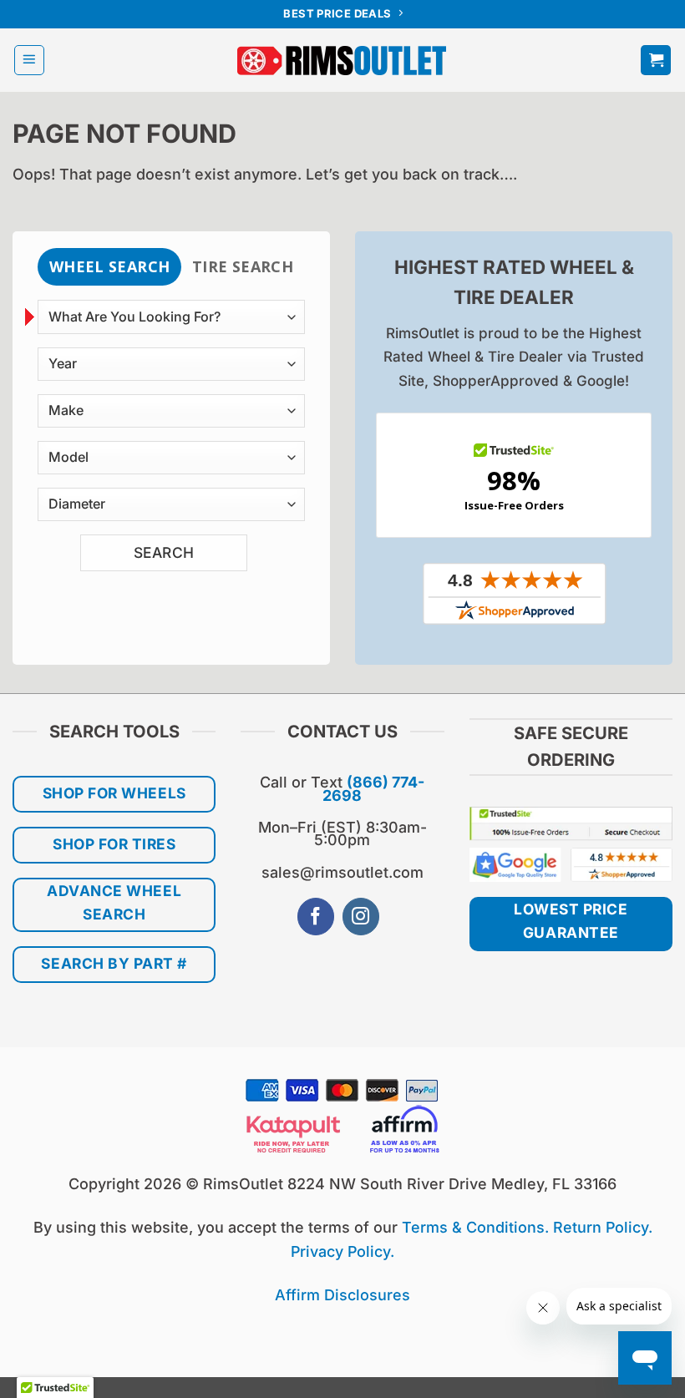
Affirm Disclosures (342, 1295)
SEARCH (164, 552)
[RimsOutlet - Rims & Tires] (341, 60)
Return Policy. (602, 1227)
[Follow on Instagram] (360, 916)
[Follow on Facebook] (315, 916)
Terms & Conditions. (475, 1227)
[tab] (109, 267)
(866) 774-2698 (373, 788)
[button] (29, 60)
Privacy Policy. (342, 1251)
